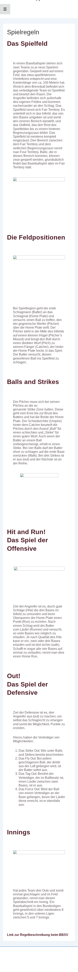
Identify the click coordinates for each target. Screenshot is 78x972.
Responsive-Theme (40, 960)
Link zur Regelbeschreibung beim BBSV (37, 934)
